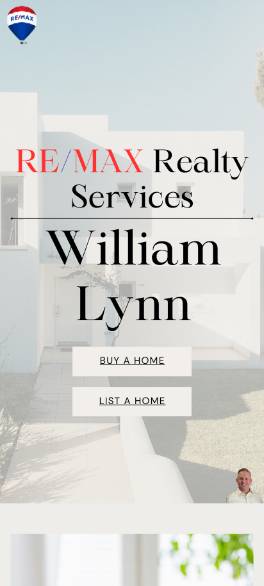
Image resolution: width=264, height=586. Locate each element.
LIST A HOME (132, 401)
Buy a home (132, 360)
